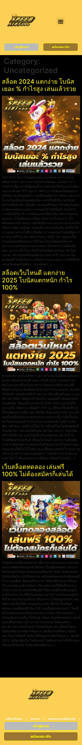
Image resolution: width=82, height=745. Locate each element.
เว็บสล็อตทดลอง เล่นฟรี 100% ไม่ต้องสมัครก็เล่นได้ (37, 470)
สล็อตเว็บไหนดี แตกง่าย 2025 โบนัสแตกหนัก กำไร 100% (37, 280)
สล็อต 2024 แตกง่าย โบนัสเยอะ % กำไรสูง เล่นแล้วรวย (39, 85)
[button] (60, 21)
